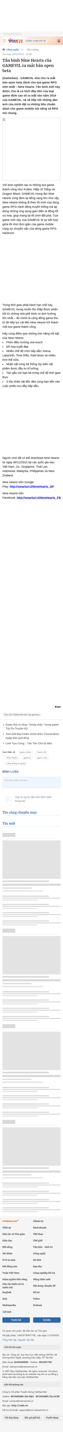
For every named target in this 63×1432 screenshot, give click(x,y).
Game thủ (41, 752)
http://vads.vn (19, 1405)
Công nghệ (12, 50)
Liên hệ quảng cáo (13, 1384)
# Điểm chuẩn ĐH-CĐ (36, 41)
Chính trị (38, 1221)
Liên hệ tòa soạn (12, 1347)
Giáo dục (7, 1240)
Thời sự (6, 1227)
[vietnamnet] (15, 42)
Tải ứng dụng (11, 1417)
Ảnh (4, 1298)
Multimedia (9, 1305)
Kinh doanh (39, 1227)
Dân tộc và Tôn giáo (13, 1234)
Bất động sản (9, 1266)
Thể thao (38, 1234)
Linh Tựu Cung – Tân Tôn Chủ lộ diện (29, 743)
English (6, 1292)
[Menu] (4, 41)
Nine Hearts (12, 758)
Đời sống (7, 1247)
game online (25, 752)
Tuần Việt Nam (10, 1272)
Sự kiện (47, 1320)
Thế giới (37, 1240)
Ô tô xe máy (8, 1259)
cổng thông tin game (16, 763)
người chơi (42, 758)
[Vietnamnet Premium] (10, 1222)
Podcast (37, 1305)
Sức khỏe (7, 1253)
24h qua (6, 1311)
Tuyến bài (16, 1320)
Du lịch (37, 1259)
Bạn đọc (37, 1266)
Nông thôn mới (41, 1279)
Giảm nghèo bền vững (14, 1279)
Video (36, 1298)
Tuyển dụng (52, 1417)
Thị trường (33, 50)
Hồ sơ (36, 1292)
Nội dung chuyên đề (44, 1285)
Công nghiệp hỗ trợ (44, 1272)
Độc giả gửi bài (32, 1417)
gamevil (27, 758)
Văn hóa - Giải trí (43, 1247)
